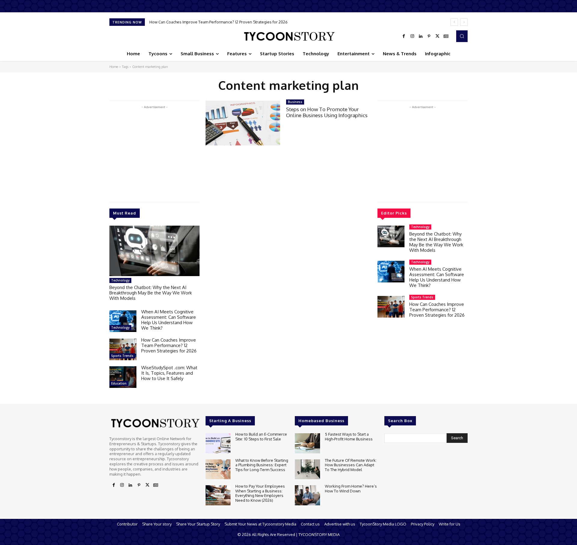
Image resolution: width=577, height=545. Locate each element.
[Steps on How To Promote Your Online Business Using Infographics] (243, 123)
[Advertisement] (154, 152)
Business (295, 102)
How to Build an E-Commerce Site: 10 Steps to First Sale (261, 436)
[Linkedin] (421, 36)
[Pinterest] (429, 36)
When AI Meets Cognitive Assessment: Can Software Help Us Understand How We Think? (168, 320)
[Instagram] (412, 36)
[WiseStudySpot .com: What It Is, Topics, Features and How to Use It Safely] (122, 377)
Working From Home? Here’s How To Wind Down (351, 488)
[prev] (454, 22)
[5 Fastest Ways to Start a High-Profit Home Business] (307, 443)
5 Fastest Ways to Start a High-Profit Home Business (349, 436)
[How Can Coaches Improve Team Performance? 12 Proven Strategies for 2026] (122, 349)
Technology (120, 280)
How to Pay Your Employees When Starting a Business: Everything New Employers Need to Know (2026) (260, 493)
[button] (462, 36)
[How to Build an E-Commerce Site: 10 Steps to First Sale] (218, 443)
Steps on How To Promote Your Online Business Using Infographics (327, 112)
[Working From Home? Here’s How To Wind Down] (307, 495)
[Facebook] (404, 36)
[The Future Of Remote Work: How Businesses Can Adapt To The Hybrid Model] (307, 469)
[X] (437, 36)
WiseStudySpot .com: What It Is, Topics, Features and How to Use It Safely (169, 373)
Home (113, 67)
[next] (464, 22)
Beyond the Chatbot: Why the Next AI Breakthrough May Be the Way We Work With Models (150, 293)
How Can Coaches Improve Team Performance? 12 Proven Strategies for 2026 (218, 22)
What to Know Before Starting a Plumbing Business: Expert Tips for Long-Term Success (261, 465)
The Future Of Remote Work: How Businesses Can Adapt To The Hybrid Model (351, 465)
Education (119, 383)
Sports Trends (122, 356)
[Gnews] (446, 36)
